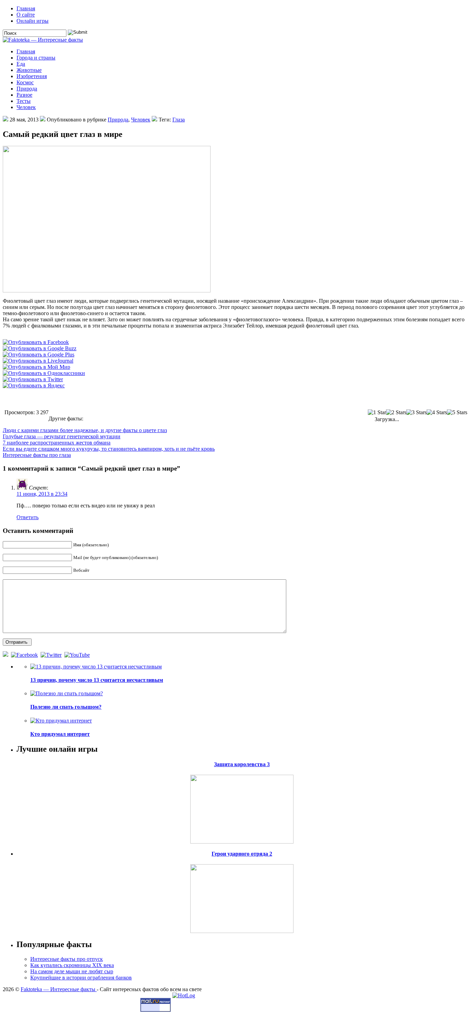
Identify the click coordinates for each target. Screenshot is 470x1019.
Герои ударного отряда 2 (242, 854)
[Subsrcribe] (6, 655)
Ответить (28, 517)
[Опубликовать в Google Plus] (38, 354)
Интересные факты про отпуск (66, 959)
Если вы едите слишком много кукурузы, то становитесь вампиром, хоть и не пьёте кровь (109, 449)
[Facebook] (25, 655)
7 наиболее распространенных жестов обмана (56, 443)
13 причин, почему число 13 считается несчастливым (96, 680)
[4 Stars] (437, 412)
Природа (27, 89)
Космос (25, 82)
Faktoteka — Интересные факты (59, 989)
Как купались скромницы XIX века (72, 965)
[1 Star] (377, 412)
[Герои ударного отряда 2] (241, 897)
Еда (21, 64)
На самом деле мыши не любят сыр (71, 971)
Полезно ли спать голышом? (66, 707)
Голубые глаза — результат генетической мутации (61, 436)
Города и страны (36, 58)
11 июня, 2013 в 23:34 (42, 494)
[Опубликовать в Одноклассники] (44, 373)
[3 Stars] (416, 412)
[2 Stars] (396, 412)
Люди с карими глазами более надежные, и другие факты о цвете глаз (85, 430)
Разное (24, 95)
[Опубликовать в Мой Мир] (36, 367)
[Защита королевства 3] (241, 807)
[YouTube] (77, 655)
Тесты (24, 101)
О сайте (26, 15)
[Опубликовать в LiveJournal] (38, 361)
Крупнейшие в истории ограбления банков (81, 977)
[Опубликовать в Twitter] (33, 379)
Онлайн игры (33, 21)
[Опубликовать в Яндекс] (34, 385)
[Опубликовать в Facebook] (36, 342)
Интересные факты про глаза (37, 455)
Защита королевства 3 (242, 764)
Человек (26, 107)
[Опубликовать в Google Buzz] (39, 348)
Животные (29, 70)
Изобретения (32, 76)
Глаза (178, 119)
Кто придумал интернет (60, 734)
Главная (26, 8)
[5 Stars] (457, 412)
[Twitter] (52, 655)
